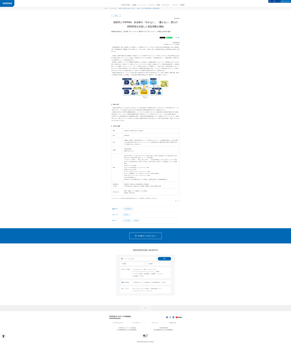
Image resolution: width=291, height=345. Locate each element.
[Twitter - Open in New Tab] (170, 316)
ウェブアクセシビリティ (118, 322)
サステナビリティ (166, 5)
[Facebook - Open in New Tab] (167, 316)
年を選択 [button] (124, 263)
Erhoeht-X (126, 214)
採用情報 (182, 5)
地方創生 (136, 220)
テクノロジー (175, 5)
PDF (176, 37)
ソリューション (142, 5)
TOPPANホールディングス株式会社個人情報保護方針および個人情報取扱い (127, 328)
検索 (164, 258)
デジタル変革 (127, 220)
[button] (270, 1)
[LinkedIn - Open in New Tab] (173, 316)
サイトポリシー (136, 322)
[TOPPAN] (7, 3)
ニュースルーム (151, 5)
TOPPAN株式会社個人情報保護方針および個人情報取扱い (163, 328)
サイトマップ (154, 322)
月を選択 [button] (150, 263)
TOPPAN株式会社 (128, 208)
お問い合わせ (173, 322)
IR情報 (158, 5)
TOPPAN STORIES (125, 5)
